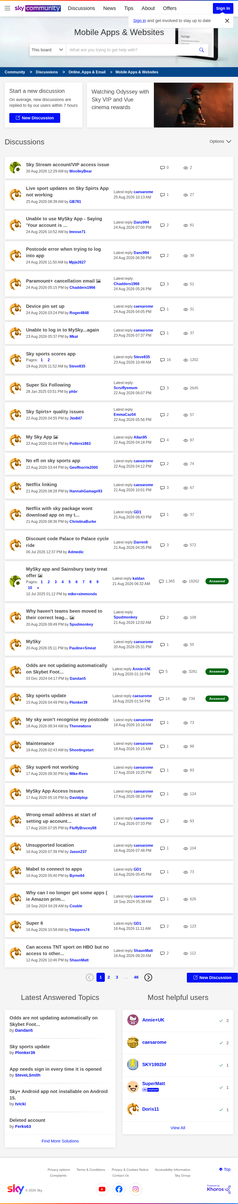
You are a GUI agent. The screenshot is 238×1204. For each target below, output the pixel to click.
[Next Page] (148, 977)
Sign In (223, 8)
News (109, 8)
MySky (33, 641)
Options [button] (217, 141)
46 (136, 977)
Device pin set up (45, 306)
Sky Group (182, 1175)
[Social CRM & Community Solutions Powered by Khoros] (219, 1189)
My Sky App (39, 436)
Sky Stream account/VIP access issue (67, 164)
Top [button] (227, 1169)
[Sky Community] (38, 8)
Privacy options (59, 1169)
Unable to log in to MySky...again (62, 329)
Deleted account (27, 1120)
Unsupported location (50, 845)
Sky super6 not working (52, 767)
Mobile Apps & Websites (119, 32)
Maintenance (40, 743)
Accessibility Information (172, 1169)
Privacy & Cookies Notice (130, 1169)
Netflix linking (41, 484)
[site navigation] (7, 8)
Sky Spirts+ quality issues (55, 411)
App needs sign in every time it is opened (56, 1069)
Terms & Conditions (90, 1169)
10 (30, 588)
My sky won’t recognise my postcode (67, 719)
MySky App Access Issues (55, 791)
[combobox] (130, 50)
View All (178, 1128)
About (148, 8)
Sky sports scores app (51, 353)
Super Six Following (48, 384)
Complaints (58, 1175)
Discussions (81, 8)
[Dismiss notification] (227, 21)
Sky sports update (46, 695)
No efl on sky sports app (53, 460)
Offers (170, 8)
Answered (217, 581)
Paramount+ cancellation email (61, 280)
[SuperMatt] (148, 1092)
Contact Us (120, 1175)
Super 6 (34, 923)
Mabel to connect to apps (54, 869)
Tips (128, 8)
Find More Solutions (60, 1141)
